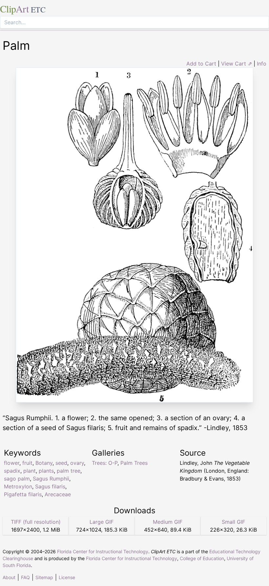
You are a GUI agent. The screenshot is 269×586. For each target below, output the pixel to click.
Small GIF (233, 522)
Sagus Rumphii (51, 478)
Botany (43, 463)
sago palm (17, 478)
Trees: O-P (104, 463)
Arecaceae (58, 494)
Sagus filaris (50, 486)
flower (11, 463)
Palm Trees (134, 463)
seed (61, 463)
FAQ (25, 577)
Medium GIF (167, 522)
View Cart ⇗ (236, 63)
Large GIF (102, 522)
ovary (77, 463)
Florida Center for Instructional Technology (102, 551)
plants (46, 470)
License (67, 577)
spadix (12, 470)
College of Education (202, 558)
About (9, 577)
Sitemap (44, 577)
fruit (27, 463)
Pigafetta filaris (23, 494)
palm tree (68, 470)
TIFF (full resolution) (36, 522)
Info (261, 63)
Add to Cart (201, 63)
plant (29, 470)
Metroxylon (18, 486)
